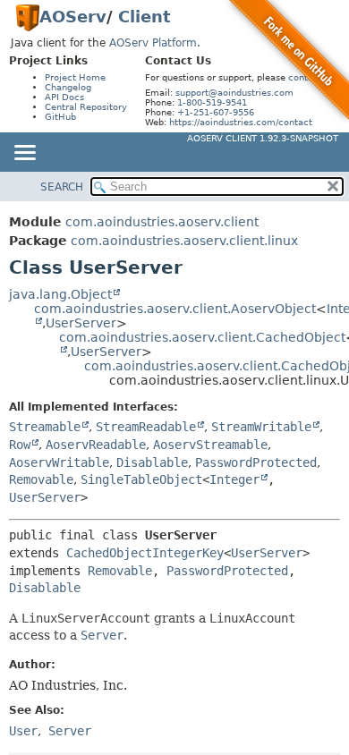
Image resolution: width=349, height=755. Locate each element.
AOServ (72, 16)
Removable (41, 479)
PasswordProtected (256, 462)
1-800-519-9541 (212, 102)
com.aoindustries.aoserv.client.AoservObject (175, 308)
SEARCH (61, 187)
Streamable (45, 427)
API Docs (64, 97)
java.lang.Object (60, 294)
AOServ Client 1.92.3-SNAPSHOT (262, 138)
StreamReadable (146, 427)
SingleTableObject (141, 479)
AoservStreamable (210, 444)
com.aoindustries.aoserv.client (162, 222)
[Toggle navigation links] (24, 153)
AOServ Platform (153, 43)
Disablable (152, 462)
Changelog (68, 87)
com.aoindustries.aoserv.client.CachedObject (202, 337)
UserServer (81, 323)
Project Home (75, 77)
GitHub (60, 117)
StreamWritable (261, 427)
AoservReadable (96, 444)
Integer (234, 479)
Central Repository (86, 107)
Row (19, 444)
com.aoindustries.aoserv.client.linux (184, 240)
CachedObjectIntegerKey (145, 553)
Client (144, 16)
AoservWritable (59, 462)
